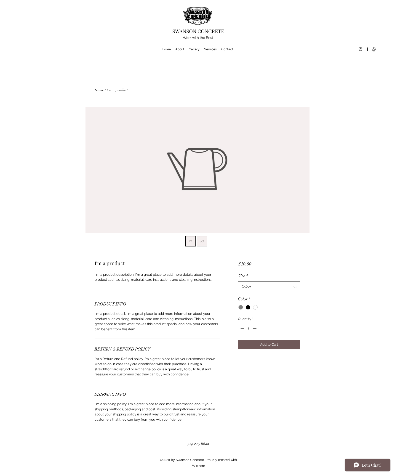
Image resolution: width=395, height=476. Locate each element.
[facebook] (367, 49)
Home (99, 90)
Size (243, 275)
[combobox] (269, 287)
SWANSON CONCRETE (198, 31)
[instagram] (360, 49)
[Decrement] (242, 328)
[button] (374, 49)
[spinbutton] (248, 328)
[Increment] (255, 328)
